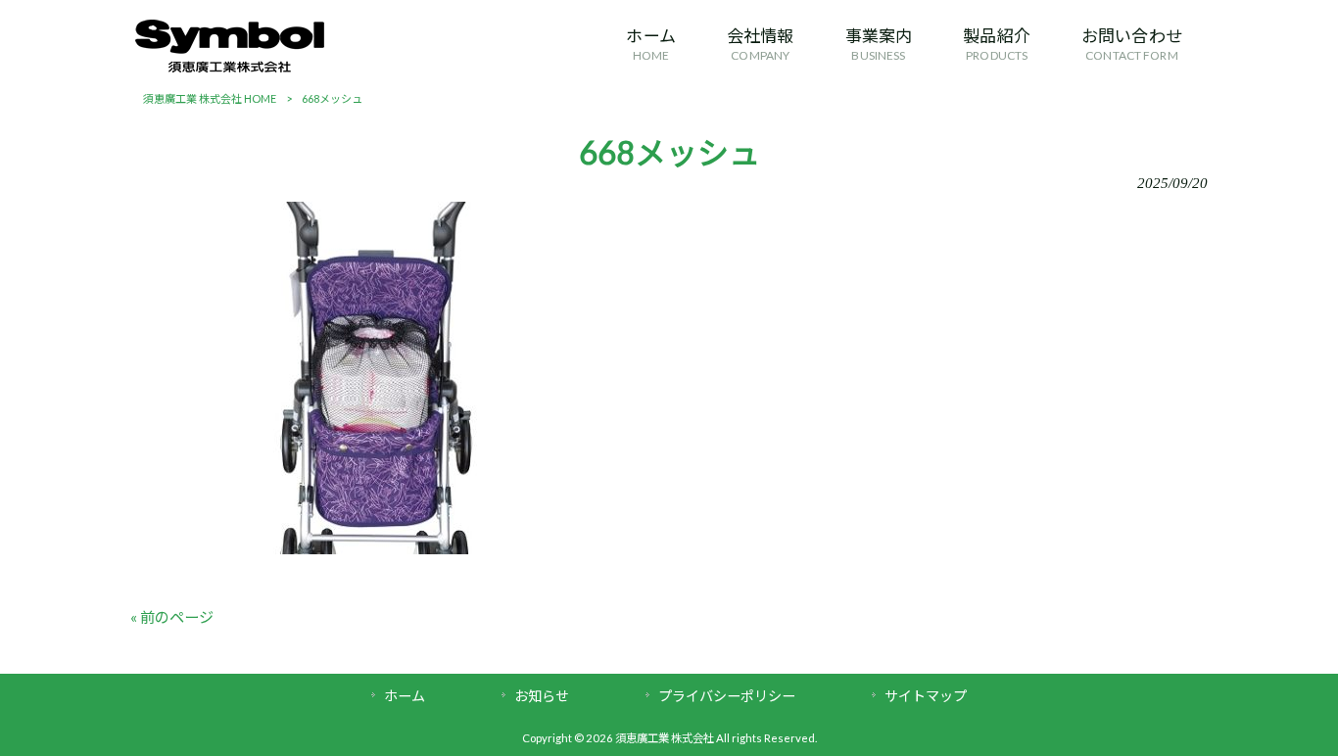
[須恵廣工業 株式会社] (229, 66)
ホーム (404, 695)
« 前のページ (172, 617)
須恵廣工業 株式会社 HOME (209, 98)
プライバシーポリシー (726, 695)
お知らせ (541, 695)
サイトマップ (925, 695)
